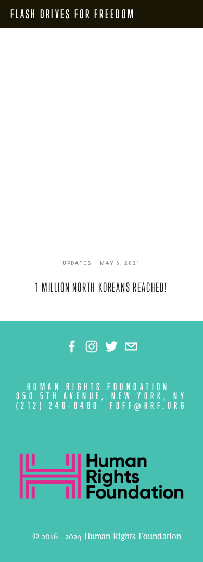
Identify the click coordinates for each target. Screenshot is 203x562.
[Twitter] (111, 346)
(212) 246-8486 (58, 405)
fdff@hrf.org (148, 405)
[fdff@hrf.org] (131, 346)
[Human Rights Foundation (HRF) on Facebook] (72, 346)
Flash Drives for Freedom (72, 14)
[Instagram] (91, 346)
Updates (77, 263)
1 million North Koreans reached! (101, 287)
